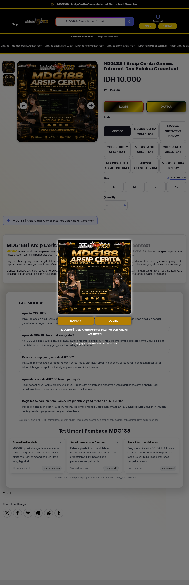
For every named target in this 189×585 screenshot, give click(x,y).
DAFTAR (75, 321)
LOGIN (113, 321)
